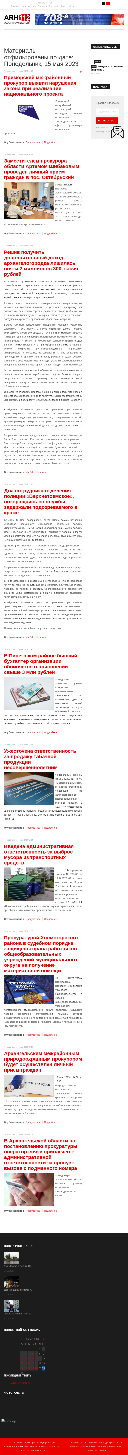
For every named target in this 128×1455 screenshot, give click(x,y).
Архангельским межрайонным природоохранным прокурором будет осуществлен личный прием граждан (43, 1062)
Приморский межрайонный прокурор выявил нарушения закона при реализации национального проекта (40, 86)
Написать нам (28, 6)
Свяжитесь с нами (96, 1450)
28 (36, 1368)
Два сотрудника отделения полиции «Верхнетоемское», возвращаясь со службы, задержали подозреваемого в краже (40, 501)
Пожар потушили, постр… (18, 1313)
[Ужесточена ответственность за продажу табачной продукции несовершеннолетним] (29, 788)
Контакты (53, 6)
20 (32, 1363)
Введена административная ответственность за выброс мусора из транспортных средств (39, 854)
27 (32, 1368)
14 (36, 1358)
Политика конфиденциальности (105, 1442)
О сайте (15, 6)
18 (25, 1363)
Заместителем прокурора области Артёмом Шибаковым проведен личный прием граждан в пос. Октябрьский (41, 169)
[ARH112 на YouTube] (79, 19)
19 (29, 1363)
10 (22, 1358)
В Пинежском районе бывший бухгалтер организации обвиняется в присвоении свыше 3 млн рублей (40, 664)
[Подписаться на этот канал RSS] (81, 72)
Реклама (42, 6)
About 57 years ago (20, 1382)
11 (25, 1358)
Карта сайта (67, 6)
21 (36, 1363)
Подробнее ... (51, 142)
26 (29, 1368)
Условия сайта (78, 1442)
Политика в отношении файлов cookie (102, 1446)
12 (29, 1358)
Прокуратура (33, 142)
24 (22, 1368)
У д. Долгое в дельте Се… (18, 1266)
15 (39, 1358)
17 (22, 1363)
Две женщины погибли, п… (18, 1289)
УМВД (29, 472)
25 (25, 1368)
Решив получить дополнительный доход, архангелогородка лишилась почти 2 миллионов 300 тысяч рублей (41, 263)
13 (32, 1358)
